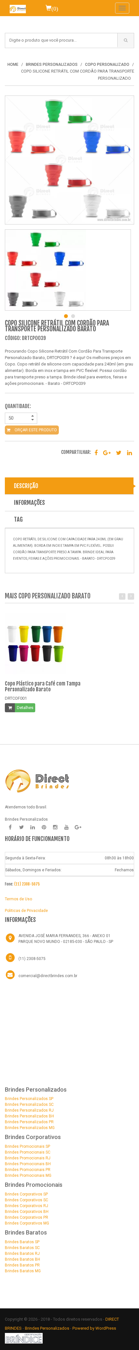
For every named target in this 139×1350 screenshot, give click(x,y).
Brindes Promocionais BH (28, 1164)
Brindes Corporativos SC (26, 1200)
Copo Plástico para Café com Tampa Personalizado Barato (42, 686)
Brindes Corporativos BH (26, 1211)
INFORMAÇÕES (29, 502)
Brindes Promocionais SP (27, 1146)
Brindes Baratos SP (22, 1242)
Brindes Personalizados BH (29, 1116)
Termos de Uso (18, 899)
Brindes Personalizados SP (29, 1098)
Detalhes (25, 707)
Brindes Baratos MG (23, 1271)
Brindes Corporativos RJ (26, 1206)
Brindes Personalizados (47, 1328)
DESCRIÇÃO (26, 485)
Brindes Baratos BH (22, 1259)
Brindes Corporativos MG (27, 1223)
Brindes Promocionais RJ (27, 1158)
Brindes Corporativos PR (26, 1217)
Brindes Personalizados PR (29, 1122)
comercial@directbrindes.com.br (47, 976)
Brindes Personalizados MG (30, 1127)
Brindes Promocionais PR (27, 1169)
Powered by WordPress (94, 1328)
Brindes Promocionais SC (27, 1152)
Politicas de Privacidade (26, 910)
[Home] (18, 8)
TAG (18, 519)
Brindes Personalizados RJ (29, 1110)
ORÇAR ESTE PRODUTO (35, 430)
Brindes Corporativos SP (26, 1194)
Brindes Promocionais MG (28, 1175)
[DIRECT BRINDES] (37, 780)
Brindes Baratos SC (22, 1247)
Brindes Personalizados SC (29, 1104)
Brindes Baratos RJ (22, 1253)
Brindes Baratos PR (22, 1265)
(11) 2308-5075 (27, 884)
